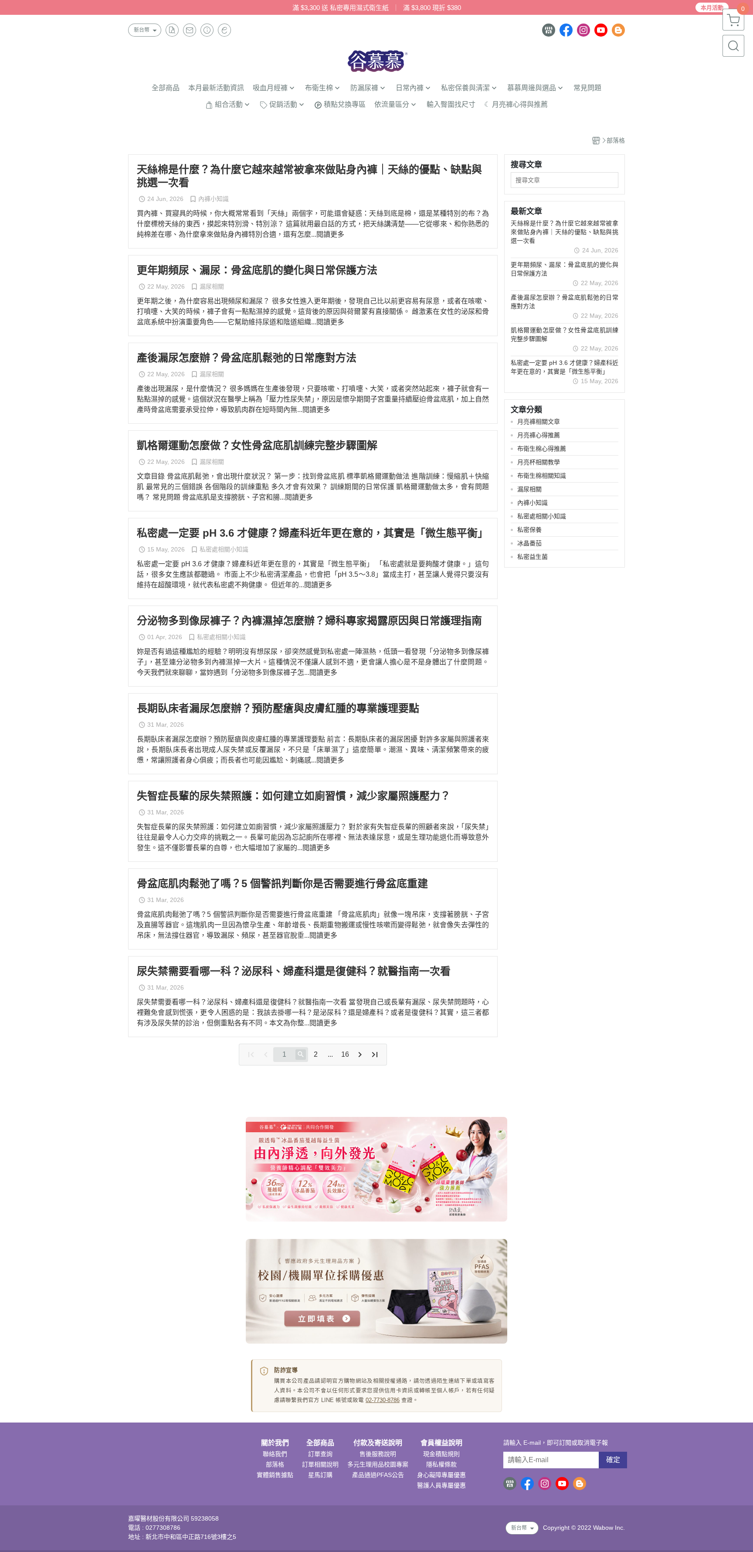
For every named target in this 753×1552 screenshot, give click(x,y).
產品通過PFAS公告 (378, 1475)
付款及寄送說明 (377, 1443)
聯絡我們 (275, 1454)
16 (345, 1054)
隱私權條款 (441, 1464)
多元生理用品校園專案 (377, 1464)
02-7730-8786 (383, 1400)
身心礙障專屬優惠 (441, 1475)
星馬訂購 (320, 1475)
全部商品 (320, 1443)
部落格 (275, 1464)
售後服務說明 (378, 1454)
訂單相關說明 (320, 1464)
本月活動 (712, 7)
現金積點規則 (441, 1454)
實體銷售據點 (275, 1475)
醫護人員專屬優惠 (441, 1485)
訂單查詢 (320, 1454)
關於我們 (275, 1443)
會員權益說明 (441, 1443)
